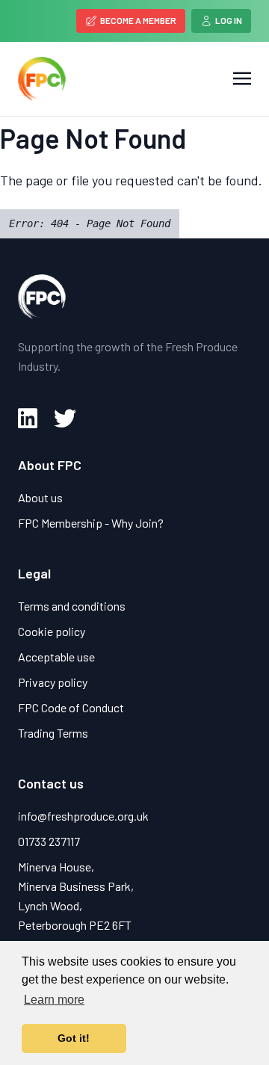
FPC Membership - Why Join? (91, 523)
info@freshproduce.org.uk (83, 816)
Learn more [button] (54, 999)
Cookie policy (51, 631)
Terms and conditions (72, 606)
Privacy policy (52, 682)
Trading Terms (53, 733)
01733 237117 (49, 841)
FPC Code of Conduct (71, 707)
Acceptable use (56, 656)
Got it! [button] (74, 1038)
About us (40, 497)
